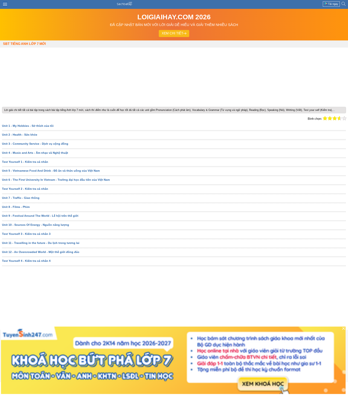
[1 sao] (325, 118)
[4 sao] (339, 118)
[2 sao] (329, 118)
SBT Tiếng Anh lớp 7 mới (24, 43)
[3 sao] (334, 118)
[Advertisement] (174, 75)
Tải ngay (333, 3)
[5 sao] (344, 118)
